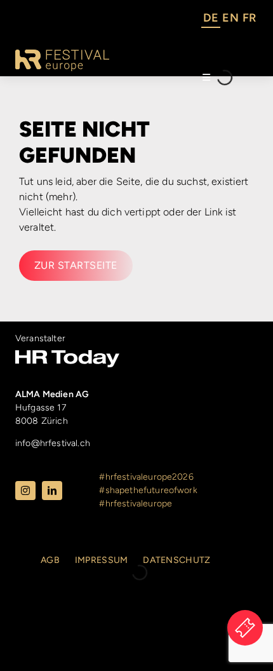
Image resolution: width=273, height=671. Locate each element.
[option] (230, 19)
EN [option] (230, 18)
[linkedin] (52, 490)
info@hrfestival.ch (52, 443)
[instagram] (25, 490)
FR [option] (249, 18)
